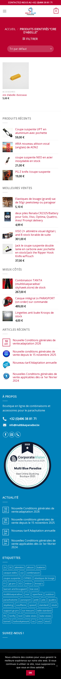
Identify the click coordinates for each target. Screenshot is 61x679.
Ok (30, 672)
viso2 (47, 621)
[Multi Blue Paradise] (30, 11)
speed (32, 605)
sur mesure (28, 610)
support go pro (11, 610)
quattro (52, 599)
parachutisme (10, 599)
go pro (12, 583)
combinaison (33, 572)
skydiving (8, 605)
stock (54, 605)
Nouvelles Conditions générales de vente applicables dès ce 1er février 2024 (35, 377)
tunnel (7, 621)
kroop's (39, 583)
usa (40, 621)
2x (5, 567)
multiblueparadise (13, 594)
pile (43, 599)
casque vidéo (10, 572)
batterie (41, 567)
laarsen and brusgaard (15, 588)
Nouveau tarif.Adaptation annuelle (35, 362)
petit (36, 599)
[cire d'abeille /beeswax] (16, 75)
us (33, 621)
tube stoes (31, 615)
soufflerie (21, 605)
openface (37, 594)
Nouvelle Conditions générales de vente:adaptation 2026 (34, 342)
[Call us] (18, 434)
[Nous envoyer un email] (12, 434)
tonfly (12, 615)
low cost (34, 588)
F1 (5, 583)
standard (43, 605)
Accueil (10, 29)
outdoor (50, 594)
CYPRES (27, 578)
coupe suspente (12, 578)
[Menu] (5, 11)
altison (30, 567)
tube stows (45, 615)
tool (20, 615)
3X (10, 567)
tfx (5, 615)
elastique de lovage (44, 578)
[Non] (56, 667)
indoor (28, 583)
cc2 (22, 572)
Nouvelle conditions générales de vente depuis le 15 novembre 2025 (34, 353)
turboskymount (21, 621)
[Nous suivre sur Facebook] (5, 434)
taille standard (44, 610)
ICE (20, 583)
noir (27, 594)
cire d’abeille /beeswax (15, 95)
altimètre (19, 567)
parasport (26, 599)
